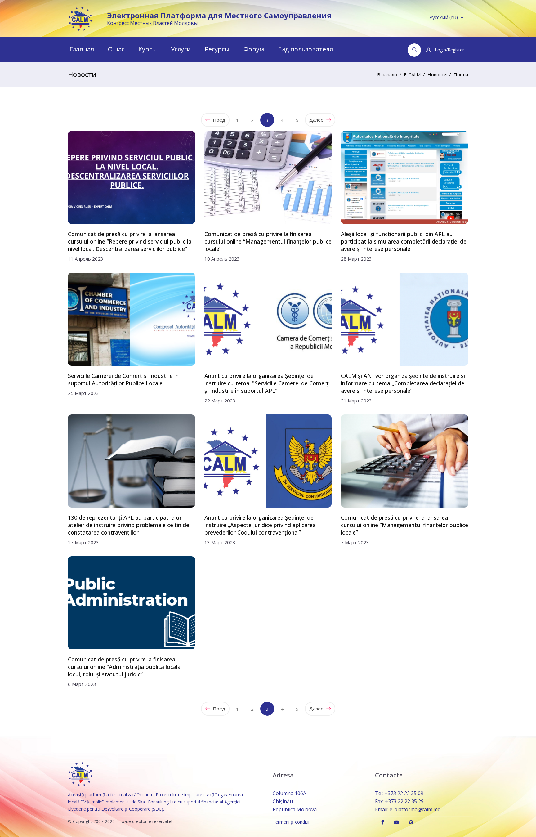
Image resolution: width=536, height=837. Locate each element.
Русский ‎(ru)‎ (443, 17)
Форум (253, 49)
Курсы (147, 49)
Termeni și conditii (291, 822)
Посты (460, 74)
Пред (218, 120)
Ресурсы (217, 49)
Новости (437, 74)
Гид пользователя (305, 49)
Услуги (181, 49)
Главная (81, 49)
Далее (317, 120)
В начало (387, 74)
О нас (116, 49)
